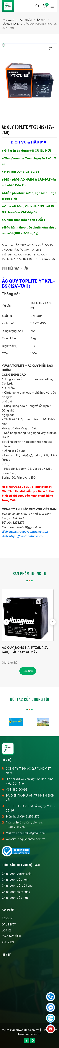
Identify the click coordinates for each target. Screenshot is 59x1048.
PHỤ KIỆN (8, 942)
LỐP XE (6, 930)
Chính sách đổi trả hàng (17, 885)
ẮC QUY (41, 20)
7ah (10, 254)
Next (53, 622)
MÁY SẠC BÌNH (11, 936)
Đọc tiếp (27, 671)
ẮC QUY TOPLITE (12, 23)
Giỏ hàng (46, 5)
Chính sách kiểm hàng (16, 891)
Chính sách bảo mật (15, 897)
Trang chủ (8, 20)
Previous (6, 622)
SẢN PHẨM (26, 20)
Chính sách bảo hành (15, 879)
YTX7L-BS (48, 259)
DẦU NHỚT (9, 924)
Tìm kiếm (37, 6)
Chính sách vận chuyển (16, 873)
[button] (51, 49)
